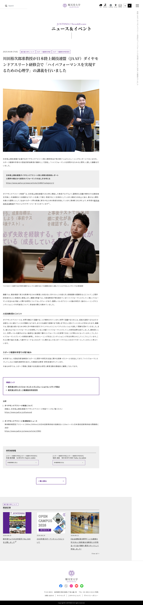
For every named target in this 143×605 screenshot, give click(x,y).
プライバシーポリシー (91, 595)
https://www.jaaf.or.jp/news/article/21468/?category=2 (30, 183)
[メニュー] (137, 5)
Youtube (76, 585)
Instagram (71, 585)
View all (95, 553)
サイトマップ (61, 595)
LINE (81, 585)
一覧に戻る (42, 481)
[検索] (6, 5)
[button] (100, 6)
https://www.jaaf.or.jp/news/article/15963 (23, 431)
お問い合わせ (49, 595)
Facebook (60, 585)
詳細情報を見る (13, 462)
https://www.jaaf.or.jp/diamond (18, 412)
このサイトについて (74, 595)
